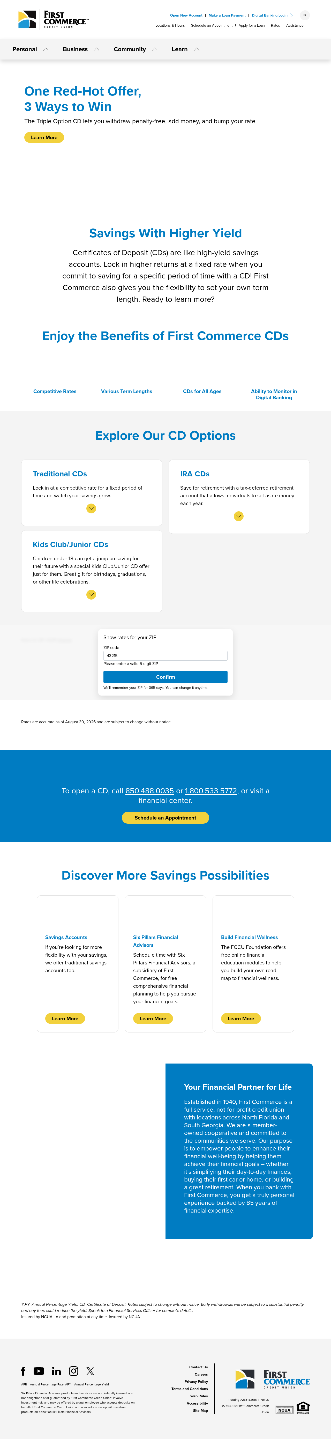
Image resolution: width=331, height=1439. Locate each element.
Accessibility (197, 1403)
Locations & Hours (170, 25)
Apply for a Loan (252, 25)
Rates (275, 25)
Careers (201, 1374)
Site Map (200, 1410)
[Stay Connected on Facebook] (23, 1371)
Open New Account (186, 15)
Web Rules (199, 1396)
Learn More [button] (44, 137)
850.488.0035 (149, 790)
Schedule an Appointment (211, 25)
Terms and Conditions (189, 1389)
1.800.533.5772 (211, 790)
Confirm (165, 677)
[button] (43, 49)
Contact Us (198, 1367)
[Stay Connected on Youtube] (39, 1371)
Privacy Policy (196, 1381)
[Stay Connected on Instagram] (73, 1371)
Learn (180, 49)
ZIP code (111, 648)
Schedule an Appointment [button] (165, 818)
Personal (24, 49)
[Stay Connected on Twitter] (90, 1371)
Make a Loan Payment (227, 15)
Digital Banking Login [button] (270, 15)
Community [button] (130, 49)
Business (75, 49)
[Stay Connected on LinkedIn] (56, 1371)
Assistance (295, 25)
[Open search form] (305, 15)
